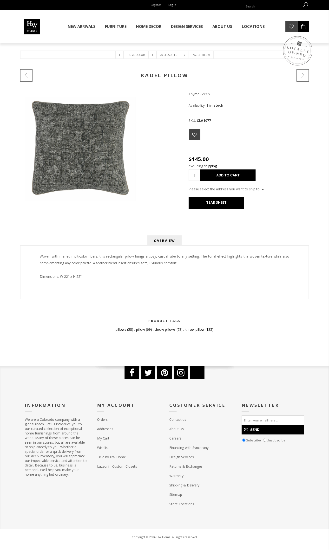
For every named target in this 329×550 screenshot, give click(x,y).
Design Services (181, 457)
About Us (176, 429)
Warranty (176, 475)
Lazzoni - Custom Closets (117, 466)
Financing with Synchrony (189, 447)
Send (254, 430)
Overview (164, 240)
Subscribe (253, 440)
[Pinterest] (164, 372)
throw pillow (194, 329)
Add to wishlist (194, 134)
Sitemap (175, 494)
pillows (121, 329)
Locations (253, 26)
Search (305, 4)
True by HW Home (111, 457)
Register (156, 4)
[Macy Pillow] (26, 75)
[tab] (164, 240)
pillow (140, 329)
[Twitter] (148, 372)
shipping (210, 166)
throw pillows (165, 329)
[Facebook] (132, 372)
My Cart (103, 438)
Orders (102, 419)
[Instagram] (181, 372)
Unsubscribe (276, 440)
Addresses (105, 429)
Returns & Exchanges (186, 466)
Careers (175, 438)
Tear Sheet (216, 202)
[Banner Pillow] (302, 75)
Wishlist (103, 447)
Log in (172, 4)
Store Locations (181, 504)
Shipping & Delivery (184, 485)
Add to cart (228, 175)
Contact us (177, 419)
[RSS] (197, 372)
